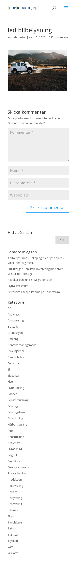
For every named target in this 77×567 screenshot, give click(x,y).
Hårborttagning (17, 424)
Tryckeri (13, 541)
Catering (13, 339)
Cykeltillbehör (16, 357)
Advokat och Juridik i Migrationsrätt (30, 280)
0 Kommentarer (59, 37)
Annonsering (16, 320)
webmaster (18, 37)
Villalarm (13, 553)
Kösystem (14, 443)
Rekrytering (15, 498)
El (9, 369)
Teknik (12, 528)
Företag (13, 406)
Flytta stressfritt (18, 286)
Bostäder (14, 326)
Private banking (17, 473)
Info (10, 431)
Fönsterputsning (18, 400)
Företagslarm (16, 412)
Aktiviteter (14, 314)
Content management (22, 345)
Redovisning (15, 486)
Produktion (15, 479)
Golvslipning (15, 418)
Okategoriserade (18, 467)
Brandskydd (15, 333)
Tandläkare (15, 522)
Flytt (10, 381)
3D (9, 308)
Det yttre (13, 363)
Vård (10, 547)
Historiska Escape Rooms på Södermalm (34, 292)
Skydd (11, 516)
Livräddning (15, 449)
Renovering (15, 504)
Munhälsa (14, 461)
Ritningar (13, 510)
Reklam (12, 492)
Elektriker (13, 375)
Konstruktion (16, 437)
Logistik (13, 455)
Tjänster (13, 534)
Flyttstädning (16, 388)
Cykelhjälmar (16, 351)
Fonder (12, 394)
